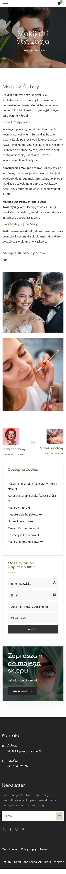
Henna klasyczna (19, 521)
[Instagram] (16, 829)
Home (24, 50)
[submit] (59, 816)
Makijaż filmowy (14, 449)
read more (11, 454)
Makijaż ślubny (18, 507)
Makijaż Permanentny (22, 528)
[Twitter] (4, 829)
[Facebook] (10, 829)
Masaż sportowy (51, 448)
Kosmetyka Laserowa (22, 535)
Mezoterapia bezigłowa (23, 514)
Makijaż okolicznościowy (24, 541)
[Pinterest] (22, 829)
